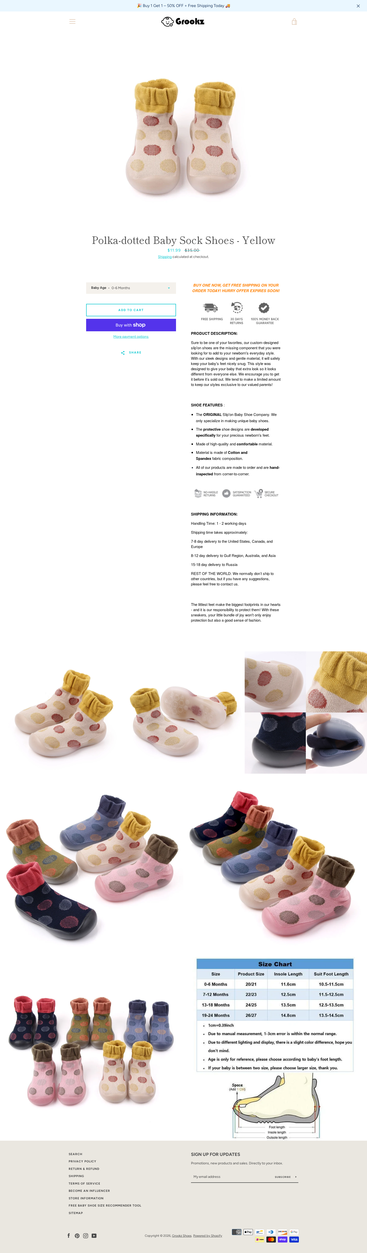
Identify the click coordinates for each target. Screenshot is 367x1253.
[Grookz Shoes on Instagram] (85, 1235)
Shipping (165, 257)
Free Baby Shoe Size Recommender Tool (105, 1205)
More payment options (131, 337)
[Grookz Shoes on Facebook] (68, 1235)
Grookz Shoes (181, 1236)
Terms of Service (84, 1183)
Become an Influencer (89, 1191)
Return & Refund (84, 1169)
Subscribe (283, 1177)
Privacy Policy (82, 1161)
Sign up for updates (215, 1154)
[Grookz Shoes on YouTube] (94, 1235)
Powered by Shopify (207, 1236)
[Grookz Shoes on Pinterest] (77, 1235)
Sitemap (76, 1213)
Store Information (86, 1198)
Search (75, 1154)
